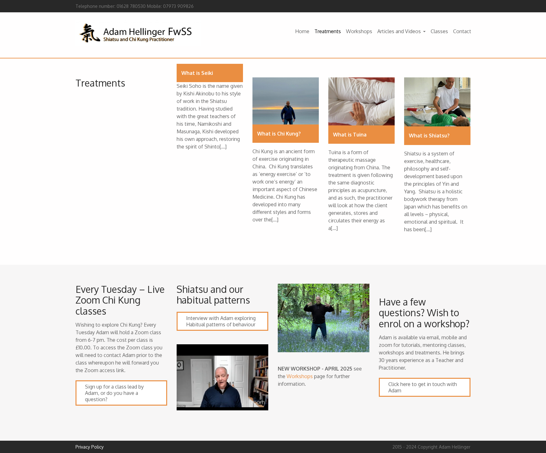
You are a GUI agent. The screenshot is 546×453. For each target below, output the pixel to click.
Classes (439, 31)
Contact (462, 31)
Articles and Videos (399, 31)
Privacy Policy (90, 447)
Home (302, 31)
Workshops (359, 31)
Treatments (327, 31)
